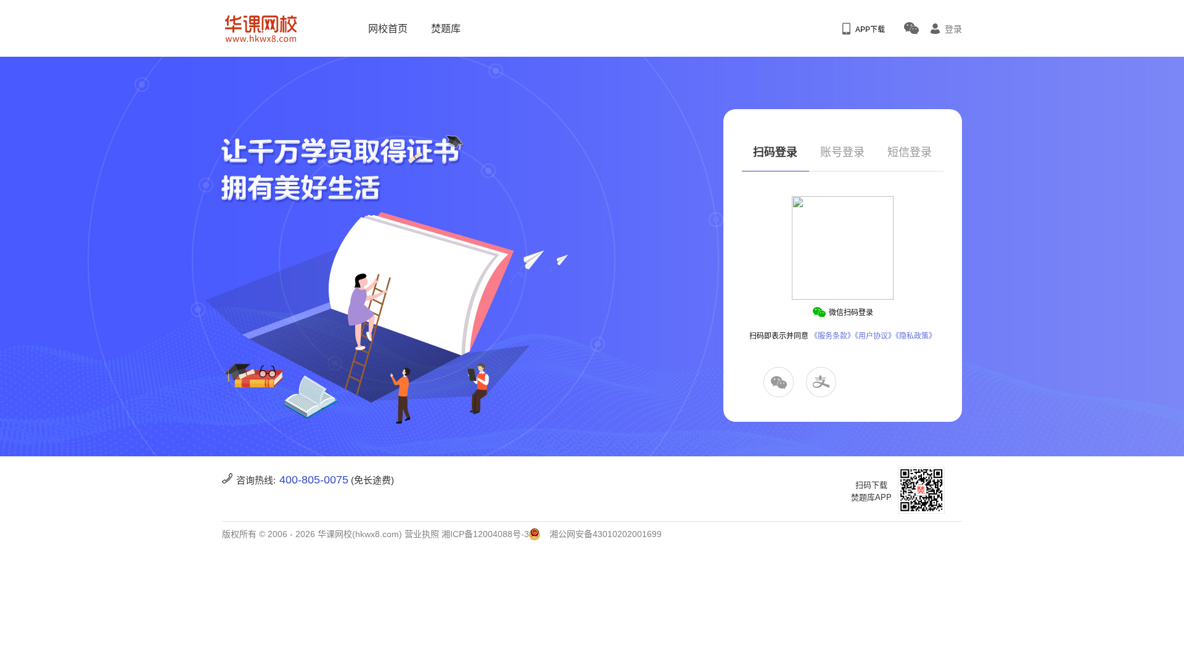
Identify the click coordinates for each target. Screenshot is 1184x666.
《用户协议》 (875, 336)
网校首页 (388, 29)
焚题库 (446, 29)
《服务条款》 (832, 336)
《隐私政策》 (915, 336)
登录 (953, 29)
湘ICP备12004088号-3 (485, 534)
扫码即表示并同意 (842, 336)
